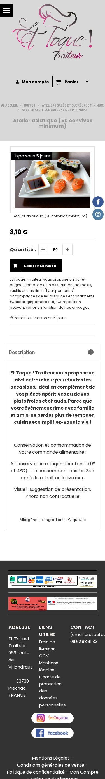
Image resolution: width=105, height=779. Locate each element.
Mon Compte (84, 772)
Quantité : (23, 249)
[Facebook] (98, 201)
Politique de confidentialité (36, 772)
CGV (44, 656)
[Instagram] (98, 214)
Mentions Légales (51, 758)
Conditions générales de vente (50, 765)
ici (85, 519)
